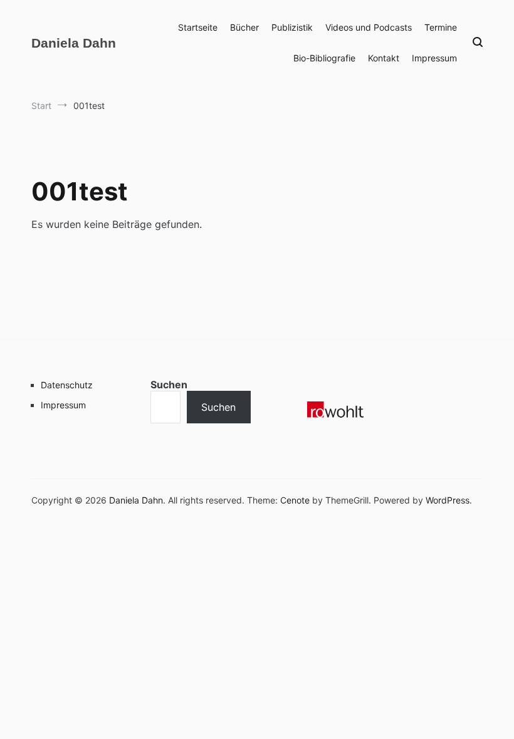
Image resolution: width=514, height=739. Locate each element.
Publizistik (292, 27)
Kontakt (383, 58)
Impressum (434, 58)
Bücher (244, 27)
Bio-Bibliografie (324, 58)
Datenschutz (67, 385)
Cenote (295, 500)
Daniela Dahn (73, 43)
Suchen (168, 384)
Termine (440, 27)
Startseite (198, 27)
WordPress (447, 500)
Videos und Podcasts (368, 27)
